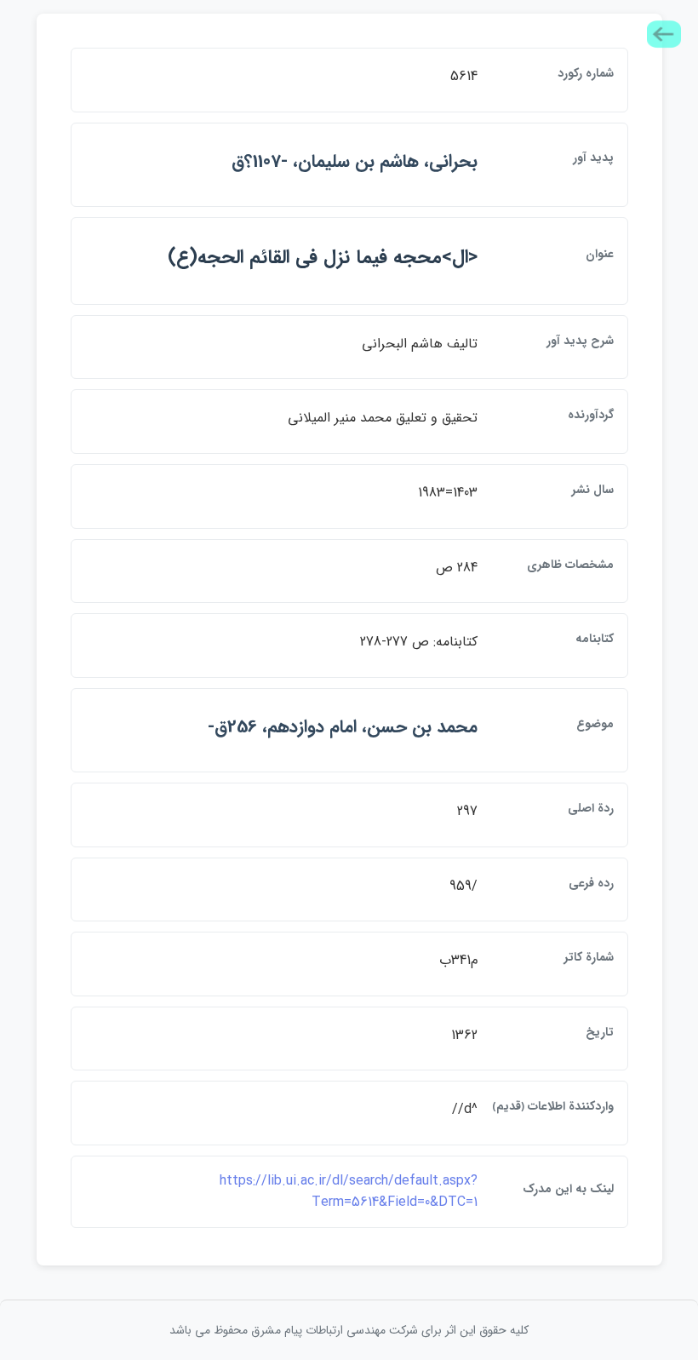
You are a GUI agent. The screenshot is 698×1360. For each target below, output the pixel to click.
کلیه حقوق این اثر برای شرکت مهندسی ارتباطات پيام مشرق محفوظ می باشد (349, 1330)
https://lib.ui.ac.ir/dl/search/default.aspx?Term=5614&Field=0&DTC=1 (349, 1192)
